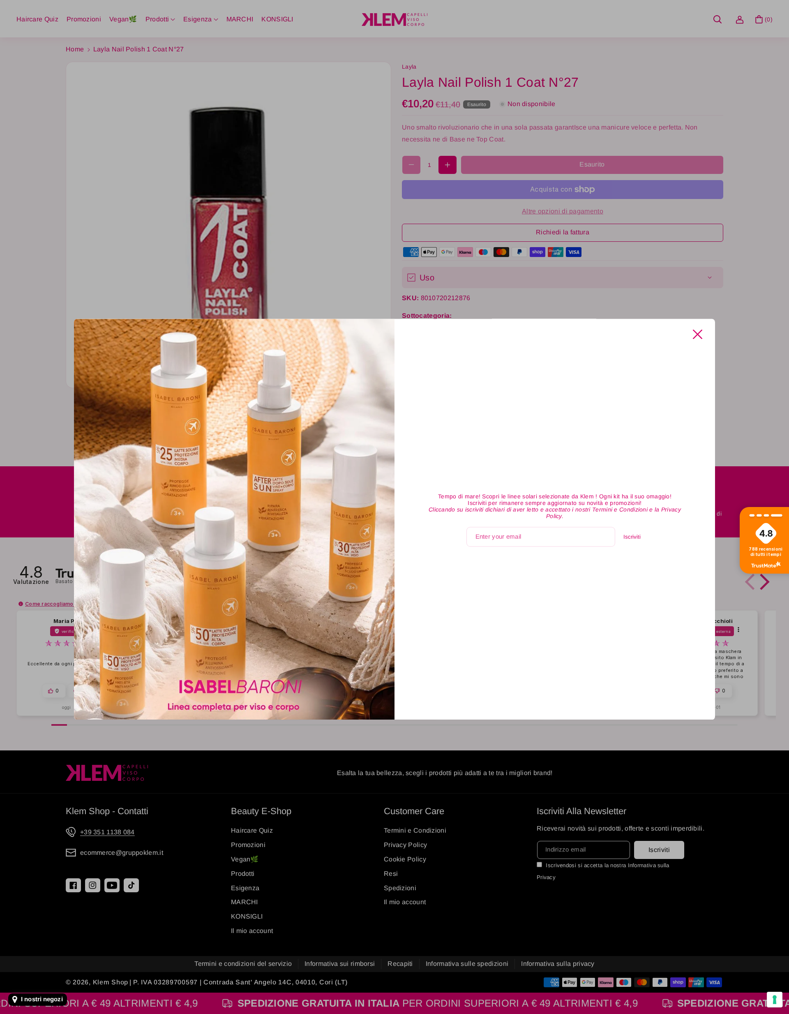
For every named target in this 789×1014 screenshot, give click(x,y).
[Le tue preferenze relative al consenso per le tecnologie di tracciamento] (774, 999)
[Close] (697, 334)
